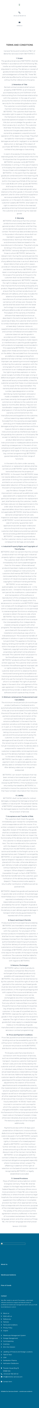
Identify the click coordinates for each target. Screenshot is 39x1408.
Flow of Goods (6, 1285)
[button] (19, 36)
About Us (4, 1264)
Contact (4, 1296)
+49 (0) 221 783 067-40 (19, 16)
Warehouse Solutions (8, 1275)
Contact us (19, 25)
